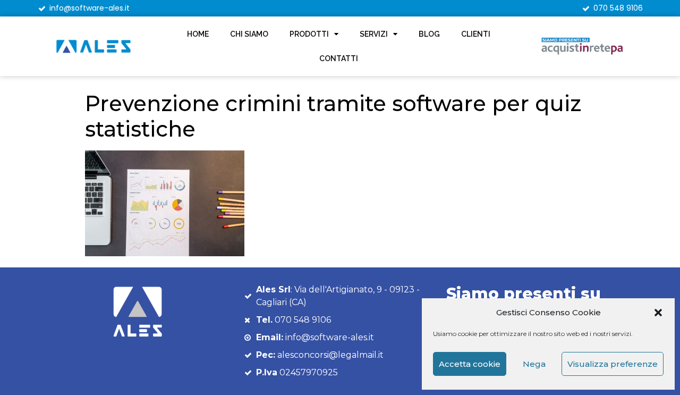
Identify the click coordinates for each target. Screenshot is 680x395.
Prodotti (309, 34)
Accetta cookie (469, 364)
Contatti (338, 58)
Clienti (475, 34)
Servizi (374, 34)
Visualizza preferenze (612, 364)
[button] (658, 312)
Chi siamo (249, 34)
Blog (429, 34)
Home (198, 34)
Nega (534, 364)
